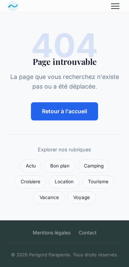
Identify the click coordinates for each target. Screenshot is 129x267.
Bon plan (59, 166)
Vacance (49, 197)
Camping (94, 166)
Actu (31, 166)
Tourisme (98, 181)
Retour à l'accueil (64, 111)
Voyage (81, 197)
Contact (88, 232)
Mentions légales (52, 232)
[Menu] (115, 6)
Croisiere (30, 181)
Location (64, 181)
